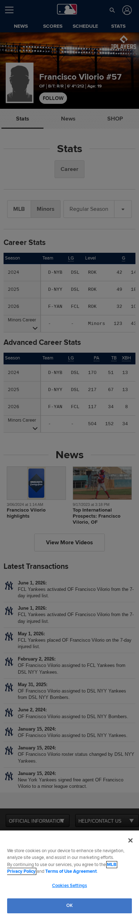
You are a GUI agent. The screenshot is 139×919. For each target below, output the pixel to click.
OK (69, 905)
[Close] (130, 840)
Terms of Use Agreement (71, 871)
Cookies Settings (69, 885)
